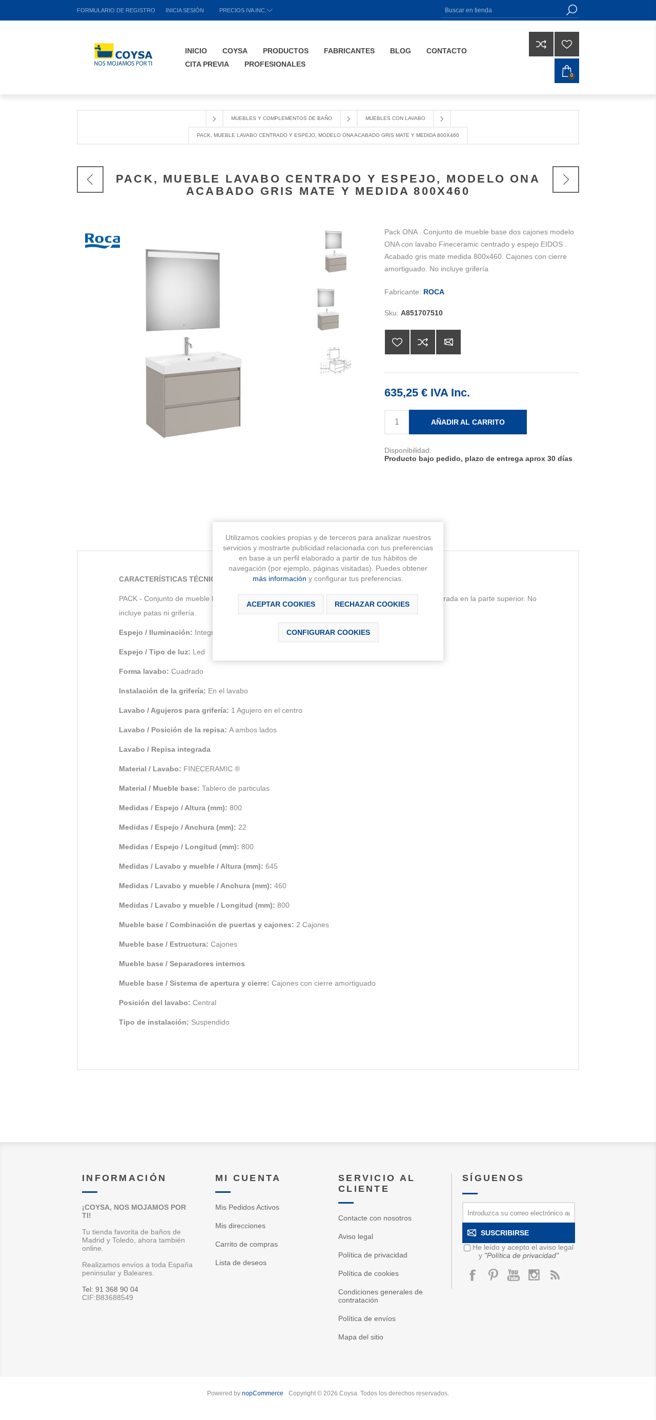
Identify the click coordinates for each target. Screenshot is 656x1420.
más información (279, 578)
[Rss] (554, 1275)
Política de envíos (367, 1318)
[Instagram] (534, 1275)
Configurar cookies (328, 632)
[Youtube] (513, 1275)
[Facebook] (472, 1275)
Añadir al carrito (468, 422)
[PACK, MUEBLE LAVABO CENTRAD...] (90, 179)
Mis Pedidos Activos (247, 1207)
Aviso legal (355, 1236)
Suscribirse (505, 1233)
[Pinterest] (493, 1275)
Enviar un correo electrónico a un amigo (448, 342)
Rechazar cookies (372, 604)
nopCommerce (262, 1393)
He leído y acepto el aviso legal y (523, 1251)
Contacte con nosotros (375, 1218)
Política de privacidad (372, 1255)
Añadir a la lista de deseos (397, 342)
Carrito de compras (246, 1244)
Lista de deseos (240, 1262)
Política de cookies (368, 1273)
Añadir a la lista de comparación (423, 342)
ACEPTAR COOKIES (281, 604)
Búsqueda (571, 10)
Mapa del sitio (360, 1337)
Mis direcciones (240, 1226)
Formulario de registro (116, 10)
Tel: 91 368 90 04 (110, 1289)
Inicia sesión (185, 10)
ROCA (433, 292)
